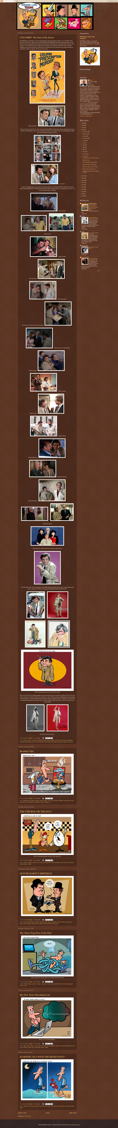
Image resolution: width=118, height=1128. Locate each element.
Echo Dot (55, 984)
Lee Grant (63, 740)
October (85, 136)
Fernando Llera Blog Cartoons (89, 203)
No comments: (37, 738)
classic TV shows (32, 740)
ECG (42, 1045)
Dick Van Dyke (50, 740)
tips (49, 802)
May (84, 147)
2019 (83, 182)
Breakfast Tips (27, 751)
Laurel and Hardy (27, 923)
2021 (83, 178)
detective (45, 740)
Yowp (83, 231)
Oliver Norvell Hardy (47, 923)
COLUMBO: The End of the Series (37, 37)
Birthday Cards (43, 922)
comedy (45, 800)
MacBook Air (69, 1045)
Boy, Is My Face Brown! (94, 233)
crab (52, 1106)
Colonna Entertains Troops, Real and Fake (93, 218)
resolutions (24, 1047)
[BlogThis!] (47, 738)
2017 (83, 187)
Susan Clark (70, 742)
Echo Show (60, 984)
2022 (83, 176)
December (85, 131)
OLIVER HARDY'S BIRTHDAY (36, 873)
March (84, 151)
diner (44, 862)
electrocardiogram (51, 1045)
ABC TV (25, 740)
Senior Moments (30, 802)
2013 (83, 196)
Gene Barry (57, 740)
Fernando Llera (83, 71)
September (85, 138)
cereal (41, 800)
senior (72, 800)
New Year (62, 1106)
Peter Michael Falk (48, 742)
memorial (34, 923)
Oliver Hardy (39, 923)
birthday (37, 922)
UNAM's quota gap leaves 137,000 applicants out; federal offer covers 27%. (93, 206)
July (84, 142)
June (84, 145)
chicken (30, 862)
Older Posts (73, 1113)
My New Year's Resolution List (35, 994)
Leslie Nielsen (69, 740)
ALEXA (25, 984)
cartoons (37, 800)
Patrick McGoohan (39, 742)
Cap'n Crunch (31, 800)
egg (46, 862)
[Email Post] (43, 738)
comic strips (50, 800)
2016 (83, 189)
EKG (45, 1045)
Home (48, 1113)
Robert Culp (56, 742)
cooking (56, 800)
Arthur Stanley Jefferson (29, 922)
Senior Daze (22, 802)
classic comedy (61, 922)
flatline (57, 1045)
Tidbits (46, 802)
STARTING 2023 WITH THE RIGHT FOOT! (42, 1056)
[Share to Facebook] (50, 738)
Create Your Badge (90, 71)
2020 (83, 180)
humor (64, 800)
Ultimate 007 (85, 245)
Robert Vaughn (63, 742)
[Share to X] (49, 738)
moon (58, 1106)
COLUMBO (39, 740)
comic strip (49, 984)
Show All (98, 270)
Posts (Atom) (28, 1116)
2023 (24, 1045)
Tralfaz (83, 216)
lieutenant (22, 742)
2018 (83, 184)
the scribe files (85, 257)
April (84, 149)
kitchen (68, 800)
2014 (83, 193)
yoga (25, 985)
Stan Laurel (55, 923)
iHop (53, 862)
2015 (83, 191)
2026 (83, 123)
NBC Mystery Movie (29, 742)
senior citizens (63, 862)
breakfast (25, 800)
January (85, 156)
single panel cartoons (39, 802)
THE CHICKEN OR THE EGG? (36, 811)
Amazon (29, 984)
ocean (66, 1106)
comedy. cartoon (30, 1045)
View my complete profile (86, 116)
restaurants (56, 862)
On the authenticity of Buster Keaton (93, 259)
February (85, 153)
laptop (64, 1045)
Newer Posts (22, 1113)
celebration (54, 922)
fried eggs (60, 800)
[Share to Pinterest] (52, 738)
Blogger (78, 1124)
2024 (83, 127)
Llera (91, 80)
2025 (83, 125)
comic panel (43, 984)
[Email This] (46, 738)
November (85, 133)
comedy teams (68, 922)
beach (27, 1106)
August (84, 140)
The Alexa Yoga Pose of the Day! (36, 932)
